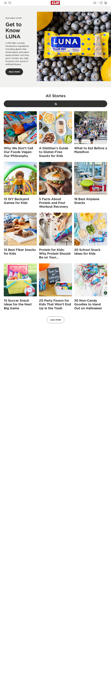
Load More (55, 320)
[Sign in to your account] (96, 2)
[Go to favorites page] (101, 2)
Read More (14, 72)
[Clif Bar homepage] (55, 3)
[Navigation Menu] (5, 3)
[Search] (9, 3)
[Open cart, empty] (105, 2)
